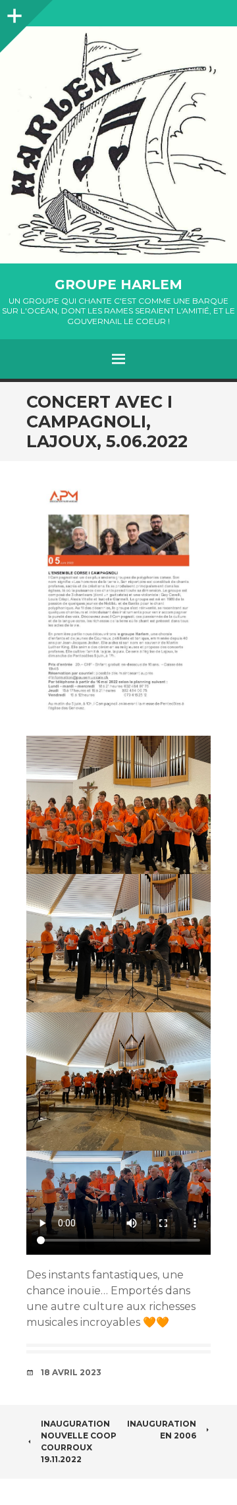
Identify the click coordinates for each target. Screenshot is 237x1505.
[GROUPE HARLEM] (118, 144)
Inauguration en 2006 (161, 1429)
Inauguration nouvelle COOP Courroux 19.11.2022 (79, 1441)
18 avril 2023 (71, 1372)
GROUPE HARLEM (118, 284)
